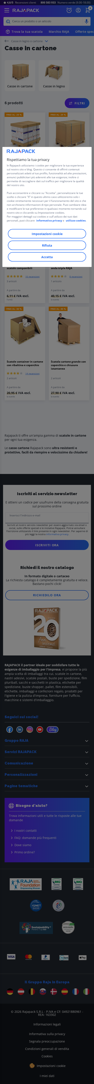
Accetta (47, 257)
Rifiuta (47, 245)
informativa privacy (49, 220)
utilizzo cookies (76, 220)
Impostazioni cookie (47, 234)
